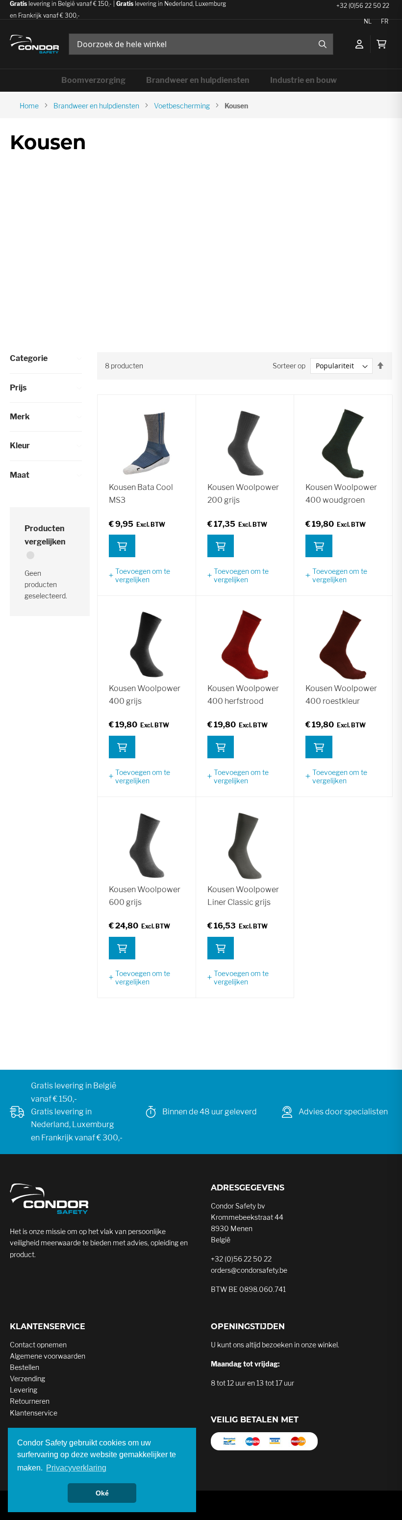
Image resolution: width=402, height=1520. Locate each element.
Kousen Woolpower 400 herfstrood (243, 695)
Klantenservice (33, 1413)
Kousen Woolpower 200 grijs (243, 494)
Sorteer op (289, 365)
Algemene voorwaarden (47, 1356)
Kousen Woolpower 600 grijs (144, 896)
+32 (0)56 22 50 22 (241, 1259)
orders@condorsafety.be (249, 1270)
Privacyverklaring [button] (76, 1468)
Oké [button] (102, 1493)
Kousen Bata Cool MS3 (141, 494)
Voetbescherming (182, 106)
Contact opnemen (38, 1344)
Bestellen (24, 1367)
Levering (23, 1390)
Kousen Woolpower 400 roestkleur (341, 695)
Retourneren (30, 1401)
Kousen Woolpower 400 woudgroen (341, 494)
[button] (146, 575)
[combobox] (201, 44)
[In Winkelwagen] (122, 546)
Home (29, 106)
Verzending (27, 1378)
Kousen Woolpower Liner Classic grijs (243, 896)
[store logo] (34, 44)
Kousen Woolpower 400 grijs (144, 695)
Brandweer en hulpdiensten (96, 106)
